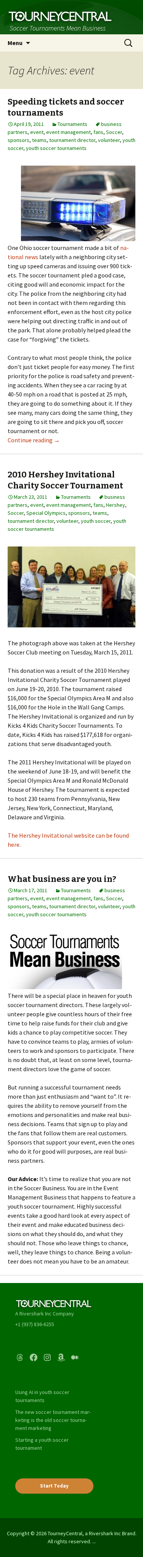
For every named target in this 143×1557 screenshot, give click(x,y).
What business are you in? (62, 879)
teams (39, 140)
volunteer (109, 140)
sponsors (18, 140)
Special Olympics (46, 512)
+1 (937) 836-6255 (34, 1324)
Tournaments (72, 124)
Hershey (115, 504)
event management (68, 132)
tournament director (72, 140)
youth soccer (96, 520)
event (36, 132)
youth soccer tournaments (56, 148)
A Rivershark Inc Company (44, 1313)
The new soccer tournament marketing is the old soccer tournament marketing (53, 1420)
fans (98, 132)
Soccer (114, 132)
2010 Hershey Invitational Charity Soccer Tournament (65, 480)
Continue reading (34, 440)
